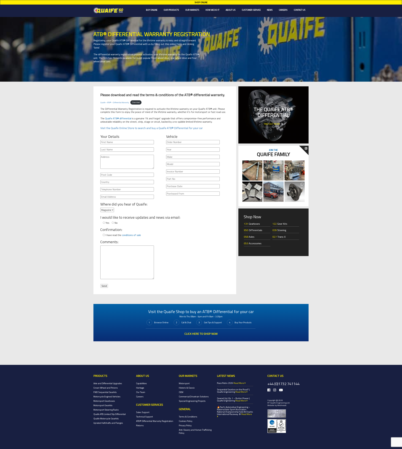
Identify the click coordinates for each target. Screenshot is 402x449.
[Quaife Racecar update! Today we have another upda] (295, 170)
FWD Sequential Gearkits (105, 392)
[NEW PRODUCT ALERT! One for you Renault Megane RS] (295, 191)
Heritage (140, 387)
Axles (249, 237)
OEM (181, 392)
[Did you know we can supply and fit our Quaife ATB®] (273, 170)
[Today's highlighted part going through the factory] (252, 170)
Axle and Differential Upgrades (107, 383)
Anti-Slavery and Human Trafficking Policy (195, 431)
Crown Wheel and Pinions (105, 387)
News (270, 9)
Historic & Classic (187, 387)
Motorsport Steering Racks (106, 409)
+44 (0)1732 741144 (283, 384)
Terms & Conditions (188, 416)
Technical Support (144, 416)
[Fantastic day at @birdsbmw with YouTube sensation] (273, 191)
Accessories (252, 243)
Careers (283, 9)
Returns (140, 425)
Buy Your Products (243, 322)
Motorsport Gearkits (102, 405)
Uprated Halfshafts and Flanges (108, 423)
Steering (279, 230)
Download (136, 102)
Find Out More (272, 124)
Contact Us (299, 9)
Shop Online (201, 2)
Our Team (140, 392)
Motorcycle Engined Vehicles (106, 396)
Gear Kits (279, 224)
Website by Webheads (276, 405)
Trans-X (279, 237)
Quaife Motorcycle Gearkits (106, 418)
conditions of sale (131, 235)
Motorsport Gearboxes (104, 401)
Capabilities (141, 383)
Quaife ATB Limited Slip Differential (109, 414)
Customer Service (251, 9)
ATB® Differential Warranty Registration (154, 421)
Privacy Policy (185, 425)
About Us (231, 9)
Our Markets (192, 9)
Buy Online (151, 9)
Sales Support (142, 412)
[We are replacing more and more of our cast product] (252, 191)
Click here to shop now (201, 334)
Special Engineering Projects (192, 401)
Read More (239, 383)
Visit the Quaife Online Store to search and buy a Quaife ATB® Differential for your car (151, 128)
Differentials (253, 230)
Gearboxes (252, 224)
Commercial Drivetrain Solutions (194, 396)
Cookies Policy (185, 421)
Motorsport (184, 383)
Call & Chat (186, 322)
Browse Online (161, 322)
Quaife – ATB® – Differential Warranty (114, 102)
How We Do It (212, 9)
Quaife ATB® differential (118, 118)
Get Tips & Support (213, 322)
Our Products (171, 9)
